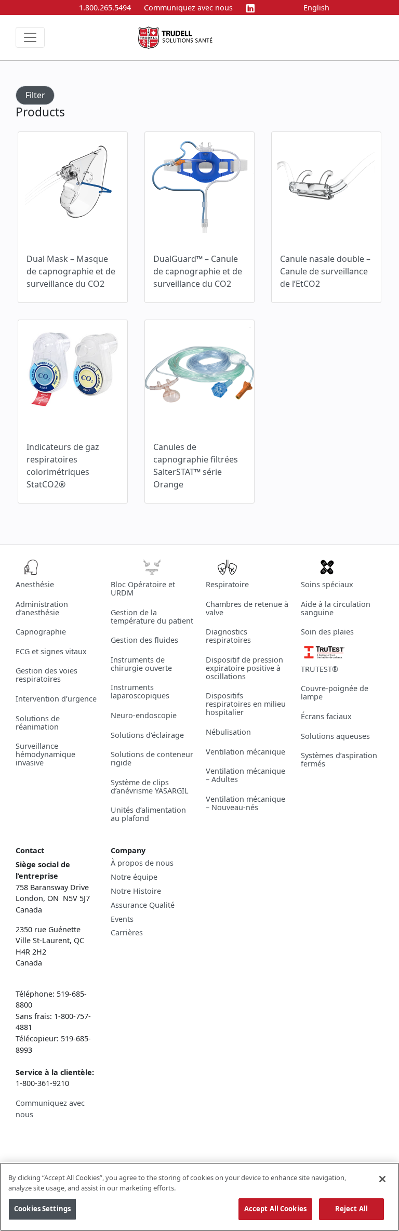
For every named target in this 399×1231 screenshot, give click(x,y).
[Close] (382, 1179)
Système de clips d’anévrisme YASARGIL (150, 786)
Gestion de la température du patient (152, 616)
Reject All (351, 1208)
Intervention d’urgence (56, 699)
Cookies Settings (42, 1208)
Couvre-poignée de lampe (334, 692)
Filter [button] (35, 95)
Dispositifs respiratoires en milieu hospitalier (246, 704)
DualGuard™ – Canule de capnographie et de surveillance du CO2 (197, 271)
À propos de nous (142, 863)
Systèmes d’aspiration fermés (339, 759)
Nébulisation (228, 732)
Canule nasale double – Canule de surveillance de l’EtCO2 (325, 271)
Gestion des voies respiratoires (46, 675)
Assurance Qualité (143, 905)
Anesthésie (35, 584)
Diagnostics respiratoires (228, 636)
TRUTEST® (319, 669)
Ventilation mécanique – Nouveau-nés (245, 803)
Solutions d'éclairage (147, 735)
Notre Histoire (136, 891)
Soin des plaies (327, 632)
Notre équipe (134, 877)
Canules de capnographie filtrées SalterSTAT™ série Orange (195, 465)
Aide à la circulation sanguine (335, 608)
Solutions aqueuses (335, 736)
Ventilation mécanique (245, 752)
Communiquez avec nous (188, 7)
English (316, 7)
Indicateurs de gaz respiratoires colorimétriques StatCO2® (62, 465)
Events (122, 919)
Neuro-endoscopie (144, 715)
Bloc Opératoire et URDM (143, 588)
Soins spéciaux (327, 584)
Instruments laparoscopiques (140, 691)
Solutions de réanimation (38, 722)
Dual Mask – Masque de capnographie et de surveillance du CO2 (70, 271)
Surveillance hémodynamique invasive (45, 754)
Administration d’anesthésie (42, 608)
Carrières (127, 933)
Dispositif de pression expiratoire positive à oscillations (244, 668)
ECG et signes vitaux (51, 651)
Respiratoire (227, 584)
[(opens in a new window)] (250, 7)
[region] (199, 1196)
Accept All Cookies (275, 1208)
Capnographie (41, 632)
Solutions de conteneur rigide (152, 758)
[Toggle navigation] (30, 37)
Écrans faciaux (326, 716)
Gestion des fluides (144, 640)
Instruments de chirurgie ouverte (141, 664)
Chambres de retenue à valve (247, 608)
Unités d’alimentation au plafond (148, 814)
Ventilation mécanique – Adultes (245, 775)
